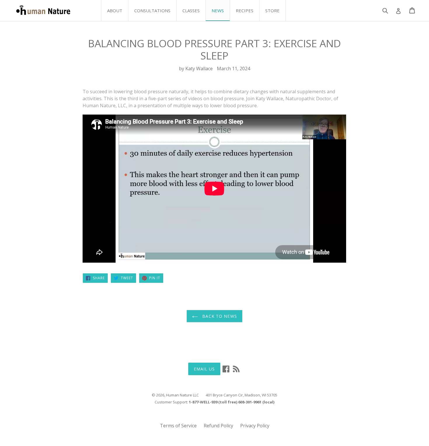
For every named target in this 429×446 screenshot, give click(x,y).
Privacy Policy (254, 425)
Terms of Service (178, 425)
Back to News (219, 316)
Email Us (204, 369)
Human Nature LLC (182, 395)
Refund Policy (218, 425)
